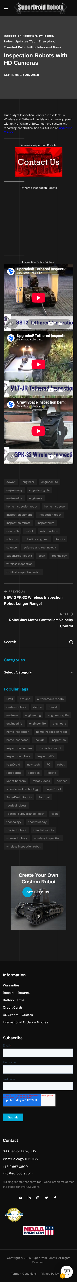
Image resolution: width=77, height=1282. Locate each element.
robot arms (13, 773)
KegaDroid (13, 764)
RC (48, 764)
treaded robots (43, 830)
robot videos (48, 531)
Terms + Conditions (24, 1273)
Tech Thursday (42, 41)
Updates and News (46, 47)
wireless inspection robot (23, 572)
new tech (12, 531)
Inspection (59, 740)
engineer (28, 482)
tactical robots (16, 805)
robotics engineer (36, 539)
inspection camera (19, 514)
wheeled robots (16, 838)
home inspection (17, 732)
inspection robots (18, 523)
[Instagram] (37, 1197)
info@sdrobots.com (17, 1173)
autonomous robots (50, 699)
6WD (9, 699)
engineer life (49, 482)
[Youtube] (20, 1197)
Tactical (44, 797)
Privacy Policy (50, 1273)
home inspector (55, 506)
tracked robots (16, 830)
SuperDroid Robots (19, 555)
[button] (11, 985)
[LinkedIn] (29, 1197)
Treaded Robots (17, 47)
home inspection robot (21, 506)
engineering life (39, 490)
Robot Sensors (16, 781)
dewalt (11, 482)
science (11, 547)
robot (29, 531)
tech (42, 555)
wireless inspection (19, 564)
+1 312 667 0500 (15, 1167)
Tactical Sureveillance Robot (25, 814)
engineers (35, 498)
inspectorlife (45, 523)
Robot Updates (16, 41)
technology (59, 555)
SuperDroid (53, 789)
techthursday (37, 822)
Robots (60, 539)
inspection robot (50, 514)
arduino (25, 699)
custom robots (16, 707)
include (40, 740)
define (37, 707)
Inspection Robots (19, 36)
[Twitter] (46, 1197)
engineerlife (14, 498)
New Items (44, 36)
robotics (12, 539)
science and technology (40, 547)
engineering (14, 490)
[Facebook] (55, 1197)
